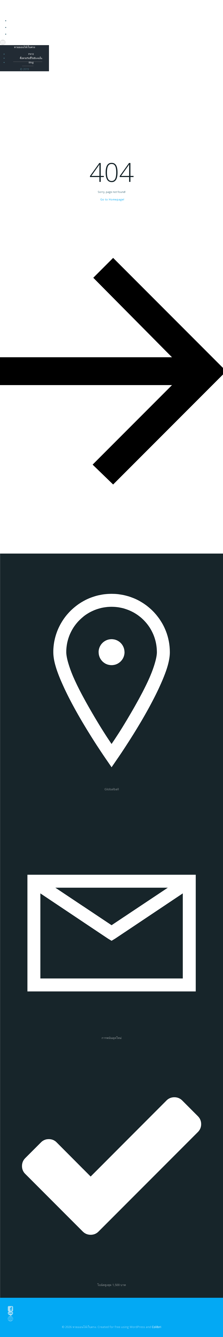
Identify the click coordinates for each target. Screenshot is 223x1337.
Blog (115, 34)
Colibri (156, 1327)
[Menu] (111, 42)
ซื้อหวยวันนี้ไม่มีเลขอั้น (115, 27)
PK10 (115, 20)
